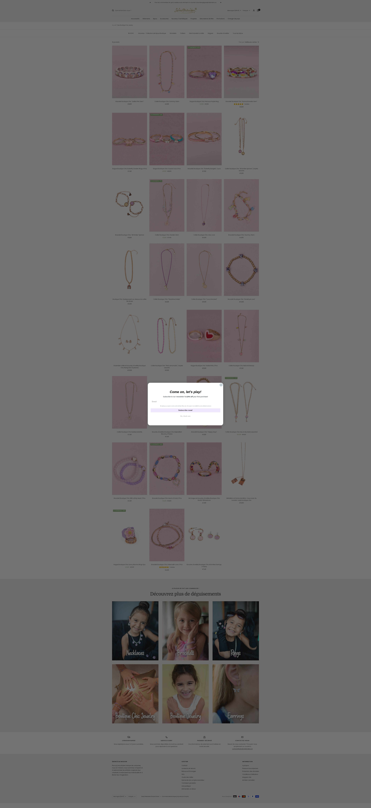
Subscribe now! (185, 410)
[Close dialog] (221, 385)
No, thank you (185, 416)
